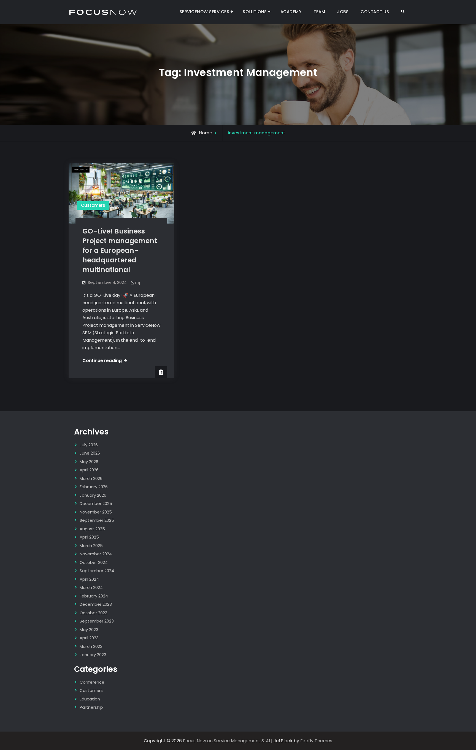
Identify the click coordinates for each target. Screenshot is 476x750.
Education (90, 699)
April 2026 (89, 470)
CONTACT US (375, 12)
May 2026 (89, 461)
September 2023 (97, 621)
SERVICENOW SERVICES (204, 12)
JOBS (342, 12)
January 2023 (93, 654)
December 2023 (96, 604)
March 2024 (91, 587)
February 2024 (94, 596)
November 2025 (96, 512)
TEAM (319, 12)
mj (137, 282)
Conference (92, 682)
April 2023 (89, 638)
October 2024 (94, 562)
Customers (93, 205)
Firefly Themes (316, 741)
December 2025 (96, 503)
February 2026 (94, 487)
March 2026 (91, 478)
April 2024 (89, 579)
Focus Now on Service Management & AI (226, 741)
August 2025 (92, 529)
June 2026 (90, 453)
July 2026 (89, 445)
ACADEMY (291, 12)
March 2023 (91, 646)
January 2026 (93, 495)
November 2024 (96, 554)
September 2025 (97, 520)
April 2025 (89, 537)
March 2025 (91, 545)
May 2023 (89, 629)
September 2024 (97, 571)
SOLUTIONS (255, 12)
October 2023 (93, 613)
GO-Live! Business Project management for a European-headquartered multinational (119, 250)
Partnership (91, 707)
